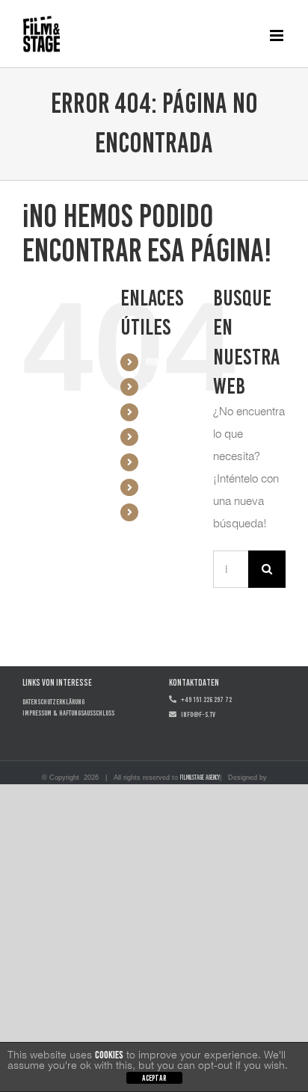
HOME (155, 362)
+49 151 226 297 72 (204, 699)
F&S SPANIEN (168, 512)
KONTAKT (162, 462)
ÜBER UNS (162, 436)
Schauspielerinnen (180, 412)
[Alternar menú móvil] (278, 35)
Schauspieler (170, 386)
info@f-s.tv (195, 714)
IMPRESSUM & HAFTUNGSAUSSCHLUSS (68, 713)
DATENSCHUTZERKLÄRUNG (53, 702)
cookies (109, 1055)
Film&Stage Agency (200, 777)
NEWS (155, 487)
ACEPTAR (154, 1078)
